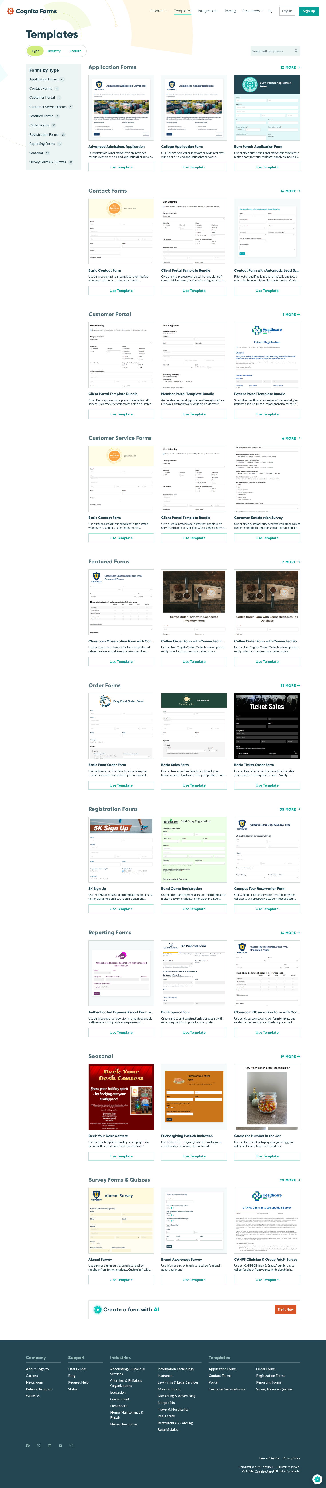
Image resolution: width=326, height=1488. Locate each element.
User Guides (77, 1369)
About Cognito (37, 1369)
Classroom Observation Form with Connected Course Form (136, 641)
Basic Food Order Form (107, 765)
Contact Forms (43, 88)
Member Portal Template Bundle (187, 394)
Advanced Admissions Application (116, 146)
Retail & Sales (168, 1429)
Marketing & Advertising (177, 1396)
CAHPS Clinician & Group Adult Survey (265, 1259)
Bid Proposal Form (176, 1012)
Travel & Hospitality (173, 1409)
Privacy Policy (291, 1458)
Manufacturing (169, 1389)
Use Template (121, 167)
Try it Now (286, 1309)
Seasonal (39, 153)
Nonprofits (166, 1402)
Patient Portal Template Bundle (259, 394)
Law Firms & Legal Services (178, 1382)
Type (35, 51)
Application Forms (46, 79)
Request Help (78, 1382)
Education (118, 1392)
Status (73, 1389)
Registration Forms (47, 134)
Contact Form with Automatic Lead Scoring (269, 270)
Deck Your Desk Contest (108, 1136)
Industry (54, 51)
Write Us (33, 1396)
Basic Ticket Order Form (254, 765)
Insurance (165, 1375)
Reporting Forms (45, 143)
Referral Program (39, 1389)
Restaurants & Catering (175, 1423)
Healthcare (118, 1405)
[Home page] (32, 11)
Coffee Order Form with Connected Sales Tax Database (279, 641)
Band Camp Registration (181, 888)
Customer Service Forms (50, 106)
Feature (75, 51)
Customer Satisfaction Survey (258, 518)
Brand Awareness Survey (181, 1259)
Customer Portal (44, 97)
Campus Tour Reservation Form (259, 888)
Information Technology (176, 1369)
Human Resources (124, 1424)
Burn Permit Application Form (258, 146)
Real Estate (166, 1416)
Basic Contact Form (104, 270)
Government (119, 1399)
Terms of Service (269, 1458)
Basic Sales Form (175, 765)
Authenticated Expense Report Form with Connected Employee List (142, 1012)
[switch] (270, 11)
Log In (287, 11)
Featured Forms (43, 116)
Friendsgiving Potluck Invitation (187, 1136)
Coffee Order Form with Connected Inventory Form (202, 641)
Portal (213, 1382)
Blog (71, 1375)
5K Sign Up (97, 888)
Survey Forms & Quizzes (50, 162)
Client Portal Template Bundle (185, 270)
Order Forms (42, 125)
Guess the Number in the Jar (257, 1136)
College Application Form (182, 146)
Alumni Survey (100, 1259)
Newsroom (34, 1382)
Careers (32, 1375)
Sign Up (309, 11)
